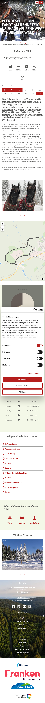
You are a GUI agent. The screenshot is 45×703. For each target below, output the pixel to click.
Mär (19, 90)
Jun (40, 90)
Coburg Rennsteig (21, 43)
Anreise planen (22, 627)
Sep (19, 93)
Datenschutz (22, 651)
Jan (5, 90)
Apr (26, 90)
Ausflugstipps (22, 637)
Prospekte (22, 633)
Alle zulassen (22, 380)
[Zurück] (20, 215)
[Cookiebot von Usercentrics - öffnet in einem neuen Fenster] (33, 309)
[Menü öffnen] (37, 2)
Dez (40, 93)
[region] (22, 251)
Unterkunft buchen (22, 630)
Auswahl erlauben (22, 386)
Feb (12, 90)
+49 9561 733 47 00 (23, 607)
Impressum (22, 648)
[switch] (40, 352)
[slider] (22, 288)
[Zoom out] (2, 226)
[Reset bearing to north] (2, 229)
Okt (26, 93)
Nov (33, 93)
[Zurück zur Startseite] (4, 3)
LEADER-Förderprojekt (22, 661)
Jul (5, 93)
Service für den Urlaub (22, 658)
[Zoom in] (2, 223)
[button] (41, 2)
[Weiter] (24, 215)
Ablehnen (22, 392)
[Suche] (33, 2)
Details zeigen (33, 373)
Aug (12, 93)
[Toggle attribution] (42, 279)
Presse (22, 655)
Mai (33, 90)
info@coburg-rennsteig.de (24, 609)
